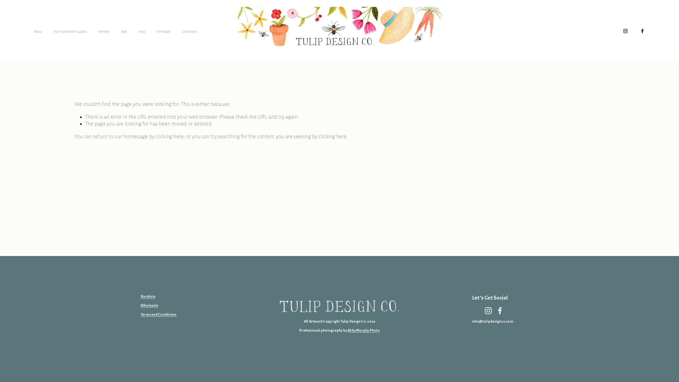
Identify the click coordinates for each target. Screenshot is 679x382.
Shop (141, 31)
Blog (124, 31)
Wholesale (164, 31)
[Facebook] (642, 31)
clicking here (169, 136)
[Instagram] (625, 31)
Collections (189, 31)
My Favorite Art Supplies (70, 31)
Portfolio (104, 31)
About (38, 31)
